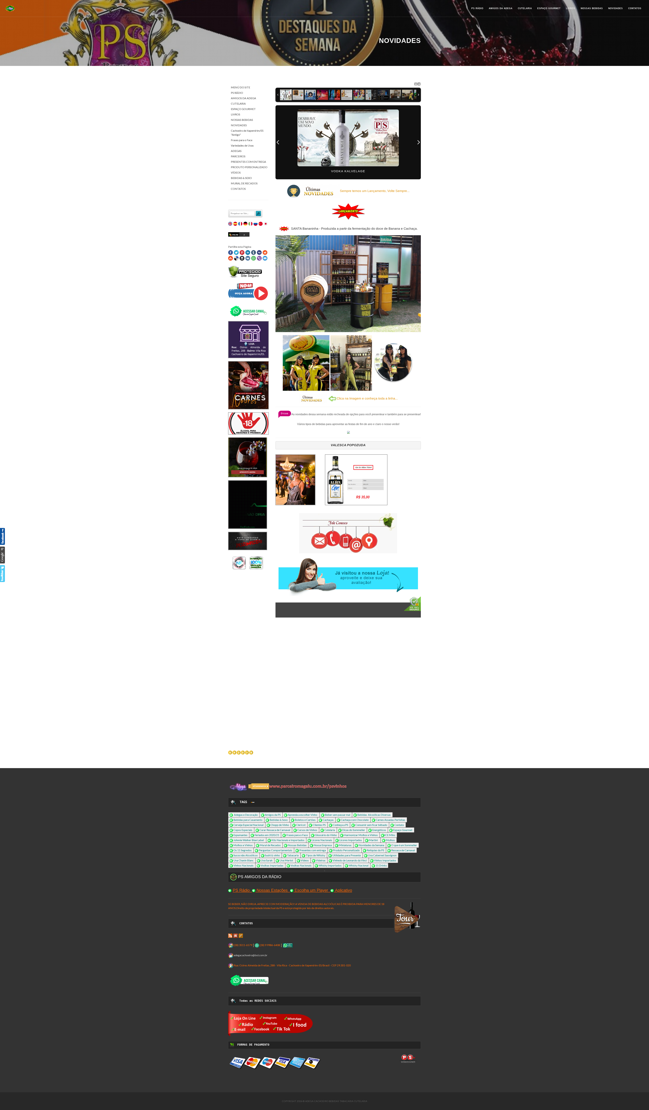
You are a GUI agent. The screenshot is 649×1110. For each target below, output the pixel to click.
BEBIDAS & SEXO (241, 177)
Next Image (418, 142)
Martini (373, 840)
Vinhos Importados (385, 860)
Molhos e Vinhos (243, 845)
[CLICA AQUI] (295, 479)
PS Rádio (241, 890)
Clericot (301, 824)
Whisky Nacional (358, 865)
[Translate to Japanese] (266, 224)
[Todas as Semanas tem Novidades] (247, 479)
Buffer (242, 258)
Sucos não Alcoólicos (245, 855)
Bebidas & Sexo (279, 819)
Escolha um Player (311, 890)
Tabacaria (293, 855)
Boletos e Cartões (305, 819)
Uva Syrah (266, 860)
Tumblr (253, 252)
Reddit (265, 252)
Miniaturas (345, 845)
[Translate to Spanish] (235, 224)
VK (247, 258)
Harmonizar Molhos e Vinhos (361, 835)
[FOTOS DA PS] (230, 935)
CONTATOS (238, 188)
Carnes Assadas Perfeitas (390, 819)
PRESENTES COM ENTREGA (248, 161)
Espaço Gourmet (402, 829)
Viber (259, 258)
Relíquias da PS (375, 850)
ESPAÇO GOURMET (243, 109)
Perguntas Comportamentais (275, 850)
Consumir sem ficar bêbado (371, 824)
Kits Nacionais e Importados (287, 840)
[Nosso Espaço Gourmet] (247, 454)
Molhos (390, 840)
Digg (259, 252)
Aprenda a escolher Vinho (302, 814)
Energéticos (379, 829)
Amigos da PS (273, 814)
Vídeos (305, 860)
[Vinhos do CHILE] (247, 635)
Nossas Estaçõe (271, 890)
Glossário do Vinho (326, 835)
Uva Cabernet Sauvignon (382, 855)
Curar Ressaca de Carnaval (274, 829)
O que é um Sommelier (404, 845)
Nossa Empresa (323, 845)
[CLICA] (270, 1023)
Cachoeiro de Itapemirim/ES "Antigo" (247, 132)
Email (265, 258)
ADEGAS (236, 150)
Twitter (236, 252)
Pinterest (242, 252)
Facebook (230, 252)
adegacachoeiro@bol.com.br (250, 955)
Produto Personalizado (346, 850)
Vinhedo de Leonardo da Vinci (350, 860)
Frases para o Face (241, 140)
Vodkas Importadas (272, 865)
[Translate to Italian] (250, 224)
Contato (399, 824)
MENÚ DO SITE (240, 87)
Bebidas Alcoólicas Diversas (374, 814)
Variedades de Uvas (242, 145)
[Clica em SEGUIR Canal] (248, 311)
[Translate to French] (240, 224)
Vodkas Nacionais (301, 865)
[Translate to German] (245, 224)
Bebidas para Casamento (247, 819)
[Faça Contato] (247, 505)
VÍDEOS (236, 172)
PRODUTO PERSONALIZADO (249, 167)
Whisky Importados (330, 865)
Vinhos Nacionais (243, 865)
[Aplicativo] (248, 291)
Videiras (321, 860)
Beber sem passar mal (337, 814)
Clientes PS (319, 824)
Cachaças (328, 819)
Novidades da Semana (371, 845)
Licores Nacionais (321, 840)
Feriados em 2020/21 (267, 835)
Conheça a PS (340, 824)
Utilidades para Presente (346, 855)
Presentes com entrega (312, 850)
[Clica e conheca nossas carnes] (248, 385)
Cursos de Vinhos (307, 829)
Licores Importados (350, 840)
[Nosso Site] (241, 935)
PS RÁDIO (237, 92)
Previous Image (277, 142)
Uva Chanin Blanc (243, 860)
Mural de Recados (270, 845)
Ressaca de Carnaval (403, 850)
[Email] (235, 935)
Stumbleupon (230, 258)
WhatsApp (253, 258)
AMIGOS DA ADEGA (243, 98)
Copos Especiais (243, 829)
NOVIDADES (239, 125)
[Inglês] (253, 802)
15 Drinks (381, 865)
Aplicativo (343, 890)
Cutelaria (329, 829)
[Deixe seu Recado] (348, 432)
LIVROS (235, 114)
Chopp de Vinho (280, 824)
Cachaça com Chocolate (355, 819)
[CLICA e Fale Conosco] (348, 533)
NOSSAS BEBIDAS (242, 119)
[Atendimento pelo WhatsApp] (288, 945)
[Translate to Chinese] (261, 224)
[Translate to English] (230, 224)
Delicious (236, 258)
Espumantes (240, 835)
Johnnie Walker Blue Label (248, 840)
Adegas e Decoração (246, 814)
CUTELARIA (238, 103)
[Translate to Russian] (256, 224)
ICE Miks (389, 835)
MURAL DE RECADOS (244, 183)
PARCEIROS (238, 156)
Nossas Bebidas (297, 845)
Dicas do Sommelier (353, 829)
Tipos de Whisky (315, 855)
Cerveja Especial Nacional (248, 824)
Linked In (247, 252)
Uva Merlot (286, 860)
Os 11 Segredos (242, 850)
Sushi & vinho (272, 855)
